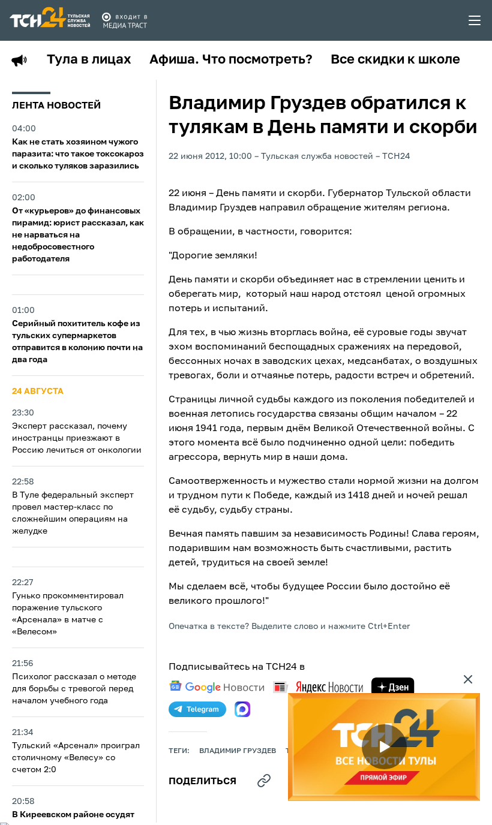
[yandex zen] (393, 687)
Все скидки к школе (395, 60)
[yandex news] (318, 686)
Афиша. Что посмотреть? (231, 60)
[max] (242, 709)
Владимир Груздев (237, 751)
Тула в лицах (89, 60)
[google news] (217, 687)
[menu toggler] (475, 20)
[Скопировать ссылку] (264, 780)
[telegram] (197, 709)
